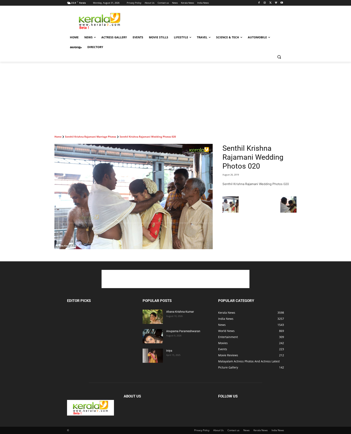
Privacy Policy (201, 430)
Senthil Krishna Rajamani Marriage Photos (90, 136)
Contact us (233, 430)
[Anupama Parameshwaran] (153, 336)
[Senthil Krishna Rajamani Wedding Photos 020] (133, 196)
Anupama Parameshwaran (183, 331)
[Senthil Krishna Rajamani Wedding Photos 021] (288, 211)
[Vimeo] (276, 3)
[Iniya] (153, 356)
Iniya (169, 350)
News (246, 430)
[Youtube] (281, 3)
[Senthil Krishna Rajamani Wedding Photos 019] (230, 211)
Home (58, 136)
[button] (279, 57)
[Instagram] (264, 3)
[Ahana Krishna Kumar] (153, 317)
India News (278, 430)
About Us (218, 430)
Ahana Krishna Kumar (180, 311)
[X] (270, 3)
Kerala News (261, 430)
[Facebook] (259, 3)
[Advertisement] (206, 20)
